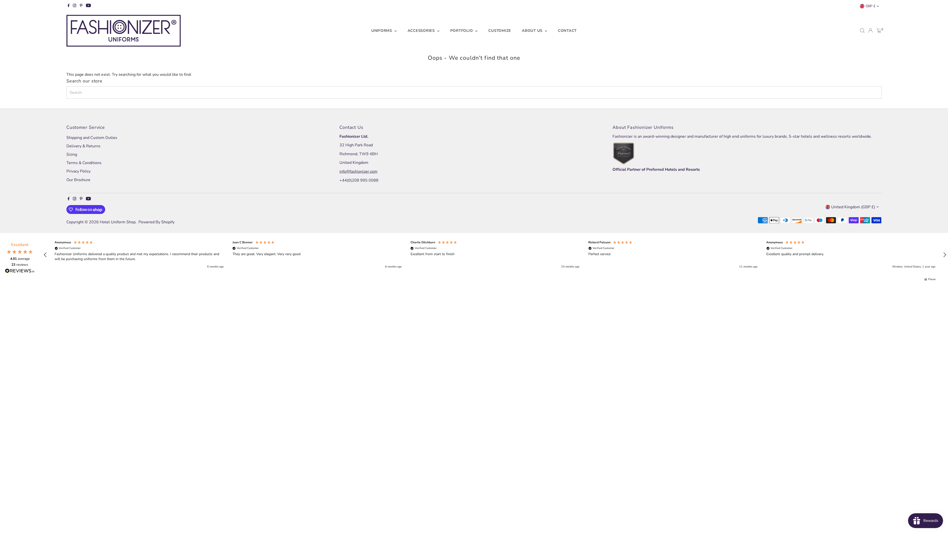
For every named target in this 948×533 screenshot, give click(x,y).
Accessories (422, 30)
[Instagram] (75, 6)
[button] (45, 255)
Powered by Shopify (156, 222)
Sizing (71, 154)
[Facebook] (68, 6)
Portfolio (462, 30)
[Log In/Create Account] (870, 30)
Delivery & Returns (83, 146)
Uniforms (382, 30)
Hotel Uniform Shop (118, 222)
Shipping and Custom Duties (91, 137)
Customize (499, 30)
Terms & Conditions (83, 163)
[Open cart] (879, 30)
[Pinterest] (81, 6)
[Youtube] (88, 6)
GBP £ (870, 6)
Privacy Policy (78, 171)
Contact (567, 30)
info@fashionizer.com (358, 171)
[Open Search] (862, 30)
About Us (533, 30)
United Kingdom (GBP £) (853, 207)
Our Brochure (78, 180)
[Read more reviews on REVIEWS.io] (20, 271)
